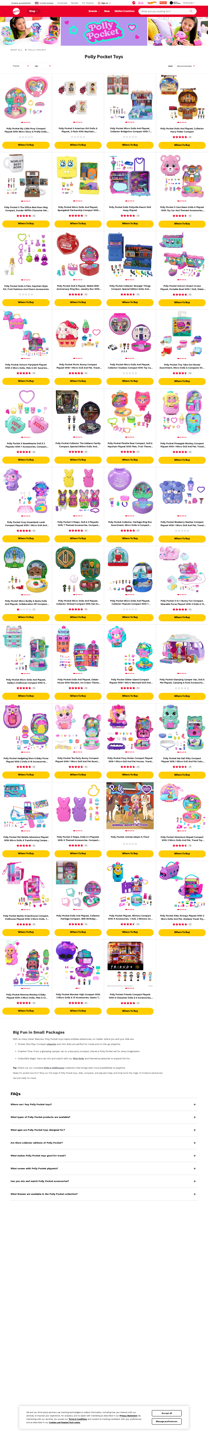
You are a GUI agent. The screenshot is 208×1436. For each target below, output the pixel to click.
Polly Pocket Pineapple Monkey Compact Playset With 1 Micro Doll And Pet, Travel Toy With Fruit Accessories (182, 445)
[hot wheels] (152, 3)
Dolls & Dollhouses (54, 1067)
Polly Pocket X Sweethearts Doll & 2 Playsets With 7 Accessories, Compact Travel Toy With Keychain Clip (26, 445)
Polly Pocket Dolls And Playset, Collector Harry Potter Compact (182, 130)
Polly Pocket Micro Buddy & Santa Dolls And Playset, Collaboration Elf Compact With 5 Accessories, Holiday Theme (26, 603)
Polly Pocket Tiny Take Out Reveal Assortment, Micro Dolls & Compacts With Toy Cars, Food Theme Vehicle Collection (182, 366)
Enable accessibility (21, 3)
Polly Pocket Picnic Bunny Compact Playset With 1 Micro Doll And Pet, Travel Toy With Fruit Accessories (78, 366)
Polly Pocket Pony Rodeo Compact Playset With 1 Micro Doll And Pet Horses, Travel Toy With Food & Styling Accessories (130, 760)
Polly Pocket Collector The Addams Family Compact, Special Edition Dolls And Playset (77, 445)
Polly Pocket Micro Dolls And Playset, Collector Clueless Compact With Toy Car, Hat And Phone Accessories (130, 366)
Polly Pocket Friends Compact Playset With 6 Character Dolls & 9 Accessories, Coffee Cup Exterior (130, 996)
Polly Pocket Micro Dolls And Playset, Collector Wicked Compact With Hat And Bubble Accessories (78, 602)
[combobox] (167, 11)
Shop (32, 11)
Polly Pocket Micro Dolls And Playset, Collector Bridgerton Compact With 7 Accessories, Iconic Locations (130, 130)
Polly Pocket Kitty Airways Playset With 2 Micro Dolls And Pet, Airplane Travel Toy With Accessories (182, 917)
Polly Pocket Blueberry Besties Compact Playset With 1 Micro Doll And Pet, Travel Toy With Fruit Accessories (182, 524)
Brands (93, 11)
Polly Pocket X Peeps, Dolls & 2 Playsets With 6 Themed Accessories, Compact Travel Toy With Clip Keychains (78, 839)
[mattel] (134, 3)
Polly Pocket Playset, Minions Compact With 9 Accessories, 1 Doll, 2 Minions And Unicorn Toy (130, 917)
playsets (51, 1044)
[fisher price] (163, 3)
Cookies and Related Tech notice (64, 1422)
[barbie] (141, 3)
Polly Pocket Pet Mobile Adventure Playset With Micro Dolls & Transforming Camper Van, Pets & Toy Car (25, 839)
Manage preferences (166, 1421)
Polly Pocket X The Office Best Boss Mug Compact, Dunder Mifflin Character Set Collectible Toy (26, 209)
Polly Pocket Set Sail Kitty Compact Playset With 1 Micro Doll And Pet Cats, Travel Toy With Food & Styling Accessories (182, 760)
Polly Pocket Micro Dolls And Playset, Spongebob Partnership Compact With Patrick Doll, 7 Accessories (78, 209)
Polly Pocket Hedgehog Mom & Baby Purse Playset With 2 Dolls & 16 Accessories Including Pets (26, 760)
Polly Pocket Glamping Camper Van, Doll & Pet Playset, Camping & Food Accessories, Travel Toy (182, 681)
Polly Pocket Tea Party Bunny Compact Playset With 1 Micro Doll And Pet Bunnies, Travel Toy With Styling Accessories (78, 760)
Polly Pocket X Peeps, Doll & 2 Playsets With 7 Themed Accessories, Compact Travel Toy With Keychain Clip (77, 524)
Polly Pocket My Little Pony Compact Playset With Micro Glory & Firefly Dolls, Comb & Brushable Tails (26, 130)
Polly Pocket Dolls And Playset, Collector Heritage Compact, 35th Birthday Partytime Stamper (78, 917)
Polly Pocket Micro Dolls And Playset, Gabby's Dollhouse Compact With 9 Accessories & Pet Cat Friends (26, 681)
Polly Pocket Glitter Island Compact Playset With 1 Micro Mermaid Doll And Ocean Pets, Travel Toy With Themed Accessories (130, 681)
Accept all (167, 1413)
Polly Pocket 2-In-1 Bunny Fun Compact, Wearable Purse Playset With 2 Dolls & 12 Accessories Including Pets (182, 602)
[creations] (175, 3)
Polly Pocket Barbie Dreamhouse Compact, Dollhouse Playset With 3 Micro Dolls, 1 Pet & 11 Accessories (26, 917)
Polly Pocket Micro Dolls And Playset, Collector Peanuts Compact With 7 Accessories (130, 602)
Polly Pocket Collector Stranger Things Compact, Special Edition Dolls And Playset (130, 288)
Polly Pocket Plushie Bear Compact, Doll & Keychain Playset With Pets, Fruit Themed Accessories (130, 445)
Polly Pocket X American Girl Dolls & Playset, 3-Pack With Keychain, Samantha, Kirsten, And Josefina (78, 130)
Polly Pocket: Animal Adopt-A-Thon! (130, 837)
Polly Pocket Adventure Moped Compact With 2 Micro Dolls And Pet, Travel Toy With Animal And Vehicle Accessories (182, 839)
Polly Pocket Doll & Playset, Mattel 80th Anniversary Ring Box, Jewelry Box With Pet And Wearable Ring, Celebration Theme (78, 288)
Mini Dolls (78, 1058)
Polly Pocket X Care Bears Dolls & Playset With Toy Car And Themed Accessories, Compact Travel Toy (182, 209)
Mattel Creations (125, 11)
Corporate (62, 3)
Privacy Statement (128, 1416)
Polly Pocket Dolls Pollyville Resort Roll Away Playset (130, 209)
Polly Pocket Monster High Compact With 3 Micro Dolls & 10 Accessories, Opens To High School (78, 996)
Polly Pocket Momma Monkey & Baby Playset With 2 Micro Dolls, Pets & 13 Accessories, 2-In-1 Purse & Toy (26, 996)
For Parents (88, 3)
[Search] (190, 10)
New (107, 11)
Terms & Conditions (78, 1419)
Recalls (74, 3)
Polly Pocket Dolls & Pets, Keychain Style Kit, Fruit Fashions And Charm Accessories (26, 287)
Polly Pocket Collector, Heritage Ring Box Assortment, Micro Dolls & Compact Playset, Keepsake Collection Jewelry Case (130, 524)
